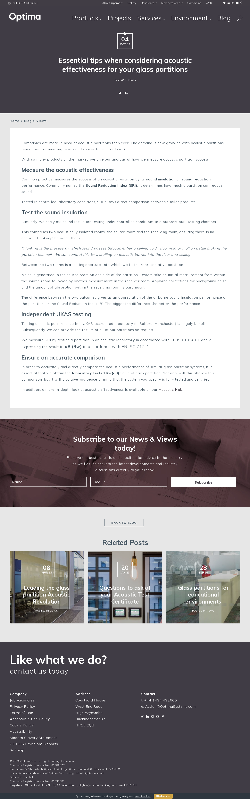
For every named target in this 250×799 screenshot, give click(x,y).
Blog (224, 18)
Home (14, 121)
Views (41, 121)
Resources (147, 3)
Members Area (170, 3)
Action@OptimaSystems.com (170, 706)
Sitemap (17, 750)
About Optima (111, 3)
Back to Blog (124, 523)
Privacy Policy (22, 706)
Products (86, 18)
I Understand (163, 796)
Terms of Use (21, 712)
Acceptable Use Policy (30, 719)
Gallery (132, 3)
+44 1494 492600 (160, 700)
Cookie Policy (22, 725)
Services (150, 18)
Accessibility (21, 731)
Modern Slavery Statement (33, 737)
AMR (209, 3)
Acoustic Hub (170, 389)
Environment (190, 18)
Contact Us (194, 3)
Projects (119, 18)
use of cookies (143, 796)
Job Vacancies (22, 700)
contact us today (39, 671)
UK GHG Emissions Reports (34, 744)
